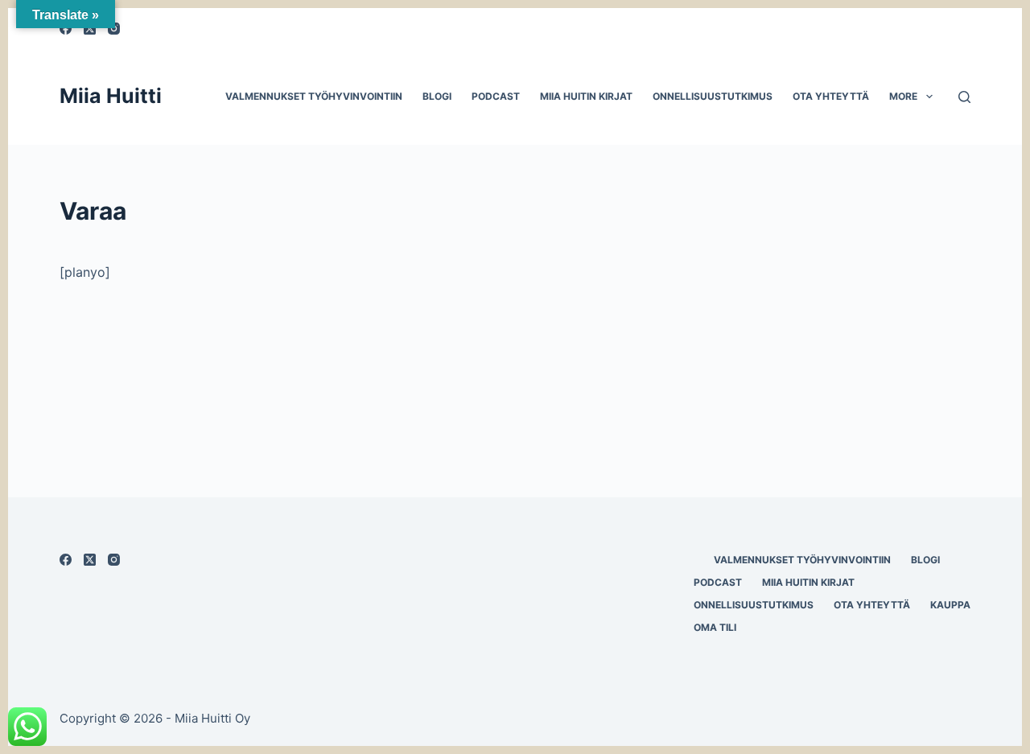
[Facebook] (66, 560)
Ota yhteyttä (831, 96)
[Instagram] (114, 560)
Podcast (496, 96)
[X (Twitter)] (90, 560)
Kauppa (950, 605)
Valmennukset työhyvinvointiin (313, 96)
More (903, 96)
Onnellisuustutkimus (712, 96)
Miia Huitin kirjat (586, 96)
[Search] (964, 97)
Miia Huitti (111, 96)
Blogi (436, 96)
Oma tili (715, 627)
